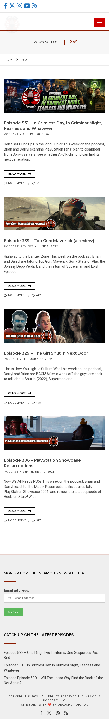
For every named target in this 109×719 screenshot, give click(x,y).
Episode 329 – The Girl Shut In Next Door (46, 353)
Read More (17, 173)
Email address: (16, 590)
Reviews (27, 246)
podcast (11, 134)
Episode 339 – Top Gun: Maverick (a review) (49, 240)
